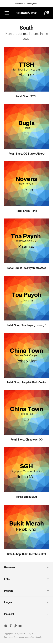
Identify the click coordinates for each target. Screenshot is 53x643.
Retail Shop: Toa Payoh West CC (26, 268)
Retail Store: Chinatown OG (26, 439)
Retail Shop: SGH (26, 496)
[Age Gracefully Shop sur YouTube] (20, 626)
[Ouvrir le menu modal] (7, 13)
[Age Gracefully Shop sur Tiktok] (15, 626)
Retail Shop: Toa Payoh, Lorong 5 (26, 325)
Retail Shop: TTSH (26, 96)
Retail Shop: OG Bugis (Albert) (27, 153)
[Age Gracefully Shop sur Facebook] (6, 626)
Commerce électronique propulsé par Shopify (23, 637)
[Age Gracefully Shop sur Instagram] (10, 626)
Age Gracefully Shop (27, 633)
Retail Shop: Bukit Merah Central (26, 554)
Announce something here (26, 3)
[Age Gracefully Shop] (26, 12)
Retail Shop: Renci (26, 210)
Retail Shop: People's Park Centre (26, 382)
